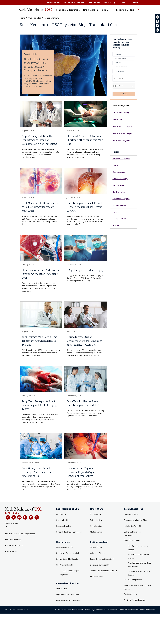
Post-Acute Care (130, 594)
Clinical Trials (61, 589)
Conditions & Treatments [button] (68, 9)
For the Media (11, 551)
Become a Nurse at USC (99, 565)
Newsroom (117, 119)
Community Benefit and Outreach (103, 571)
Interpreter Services (132, 514)
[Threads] (36, 517)
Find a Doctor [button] (107, 9)
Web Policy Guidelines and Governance (101, 609)
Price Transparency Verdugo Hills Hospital (139, 565)
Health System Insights (122, 126)
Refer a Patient (53, 2)
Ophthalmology (119, 192)
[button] (138, 8)
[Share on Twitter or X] (157, 25)
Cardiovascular (119, 172)
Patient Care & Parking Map (135, 520)
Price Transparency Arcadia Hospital (139, 573)
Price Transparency (132, 540)
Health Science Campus (122, 133)
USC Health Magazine (122, 140)
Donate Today (96, 547)
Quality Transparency (133, 579)
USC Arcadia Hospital (64, 565)
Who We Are (61, 514)
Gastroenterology (120, 179)
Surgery (116, 212)
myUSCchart (134, 2)
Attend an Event (96, 576)
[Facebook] (7, 517)
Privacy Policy (60, 609)
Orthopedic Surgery (121, 198)
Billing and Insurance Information (132, 534)
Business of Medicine (121, 159)
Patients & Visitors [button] (125, 9)
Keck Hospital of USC (64, 547)
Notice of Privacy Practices (135, 600)
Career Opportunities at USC (102, 559)
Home (22, 18)
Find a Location (96, 526)
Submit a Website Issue (128, 609)
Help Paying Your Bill (132, 526)
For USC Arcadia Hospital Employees (70, 573)
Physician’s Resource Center (67, 594)
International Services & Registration (20, 534)
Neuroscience (118, 185)
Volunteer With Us (97, 553)
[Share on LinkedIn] (157, 30)
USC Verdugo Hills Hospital (67, 559)
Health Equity (109, 2)
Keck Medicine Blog (121, 112)
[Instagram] (31, 517)
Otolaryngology (119, 205)
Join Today (123, 94)
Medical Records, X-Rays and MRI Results (137, 587)
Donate (122, 2)
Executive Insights (63, 526)
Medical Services (96, 532)
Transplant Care (119, 218)
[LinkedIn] (25, 517)
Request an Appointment (74, 2)
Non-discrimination (75, 609)
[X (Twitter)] (13, 517)
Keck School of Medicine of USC (69, 600)
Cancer (115, 165)
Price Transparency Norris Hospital (138, 556)
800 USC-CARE (94, 2)
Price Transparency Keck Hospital (138, 548)
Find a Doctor (95, 514)
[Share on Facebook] (157, 21)
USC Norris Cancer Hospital (67, 553)
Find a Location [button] (90, 9)
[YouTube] (19, 517)
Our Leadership (62, 520)
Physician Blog (34, 18)
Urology (116, 225)
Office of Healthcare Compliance (69, 532)
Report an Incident (147, 609)
